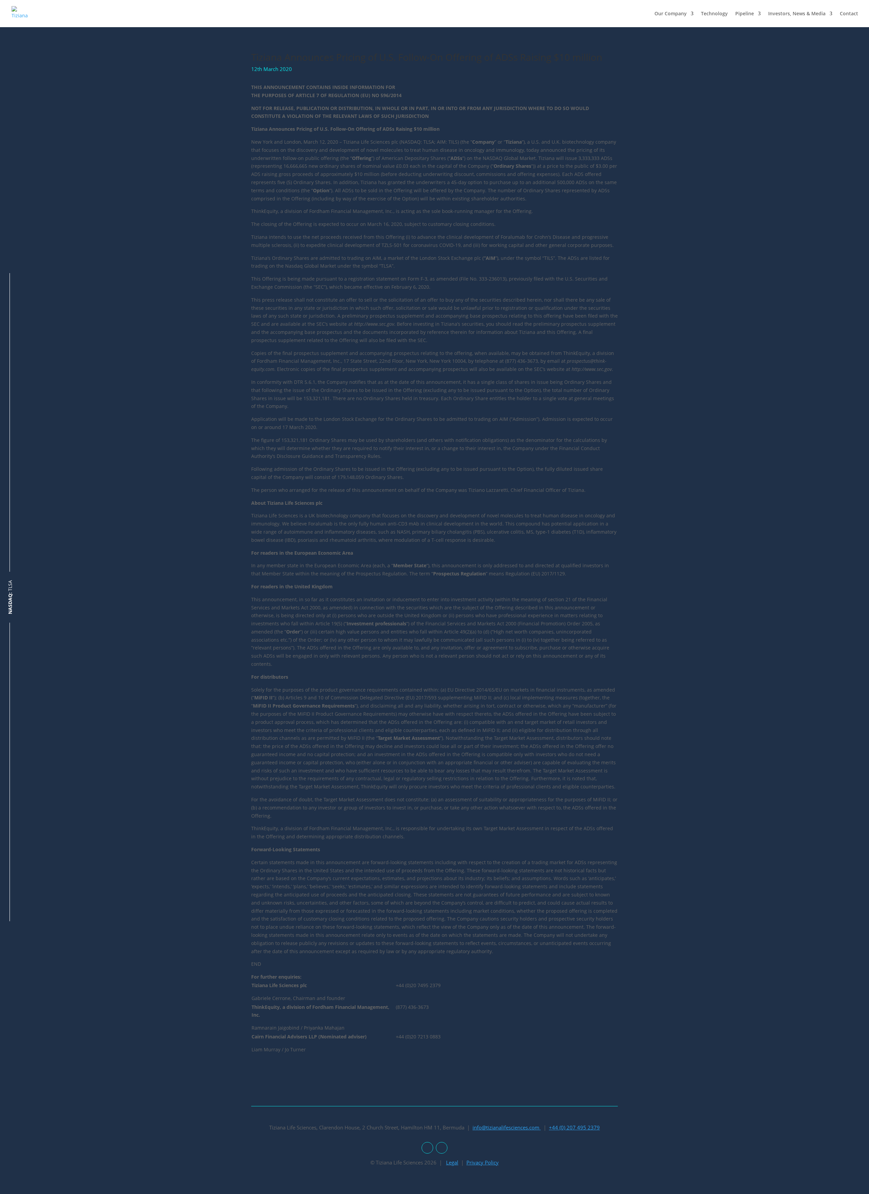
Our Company (670, 14)
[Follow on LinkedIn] (427, 1148)
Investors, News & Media (797, 14)
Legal (452, 1162)
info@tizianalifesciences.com (507, 1127)
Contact (849, 14)
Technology (714, 14)
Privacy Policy (482, 1162)
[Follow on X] (441, 1148)
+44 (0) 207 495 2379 (574, 1127)
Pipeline (744, 14)
